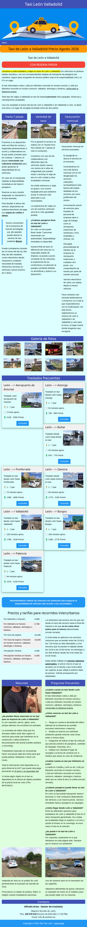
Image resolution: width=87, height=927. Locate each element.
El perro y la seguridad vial (27, 771)
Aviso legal (59, 923)
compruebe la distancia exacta (59, 708)
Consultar (22, 423)
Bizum (19, 241)
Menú (4, 43)
